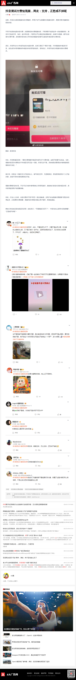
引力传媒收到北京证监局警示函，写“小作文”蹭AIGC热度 (22, 535)
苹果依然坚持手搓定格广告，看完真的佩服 (26, 642)
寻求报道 (50, 673)
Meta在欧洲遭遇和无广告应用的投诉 (16, 551)
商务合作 (57, 673)
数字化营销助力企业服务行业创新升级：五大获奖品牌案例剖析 (25, 504)
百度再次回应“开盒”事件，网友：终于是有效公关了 (20, 558)
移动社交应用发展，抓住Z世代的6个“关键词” (18, 528)
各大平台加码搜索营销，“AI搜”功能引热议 (20, 562)
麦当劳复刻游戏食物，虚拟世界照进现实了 (26, 648)
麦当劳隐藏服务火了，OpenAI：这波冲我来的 (27, 635)
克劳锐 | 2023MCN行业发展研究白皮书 (15, 520)
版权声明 (43, 673)
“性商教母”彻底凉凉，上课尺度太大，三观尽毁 (18, 544)
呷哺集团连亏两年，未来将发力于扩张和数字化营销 (20, 511)
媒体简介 (29, 673)
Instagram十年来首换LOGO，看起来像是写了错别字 (29, 655)
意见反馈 (36, 673)
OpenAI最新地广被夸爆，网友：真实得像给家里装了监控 (30, 661)
